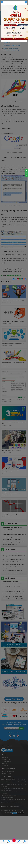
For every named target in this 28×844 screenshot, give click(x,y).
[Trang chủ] (26, 170)
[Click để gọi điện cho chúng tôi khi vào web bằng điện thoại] (14, 840)
